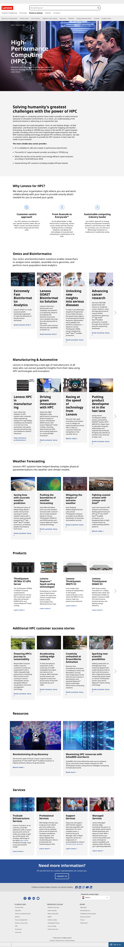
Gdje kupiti (83, 907)
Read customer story (74, 340)
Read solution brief (22, 325)
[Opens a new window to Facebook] (76, 887)
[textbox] (95, 897)
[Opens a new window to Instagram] (83, 887)
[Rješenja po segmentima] (18, 18)
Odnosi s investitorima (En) (23, 913)
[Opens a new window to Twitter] (80, 887)
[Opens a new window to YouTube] (87, 887)
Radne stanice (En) (53, 913)
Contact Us (62, 876)
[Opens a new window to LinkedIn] (91, 887)
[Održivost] (74, 18)
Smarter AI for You (53, 929)
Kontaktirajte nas (85, 910)
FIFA (16, 926)
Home (12, 25)
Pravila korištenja (69, 940)
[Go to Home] (7, 8)
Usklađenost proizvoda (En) (88, 913)
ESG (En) (17, 917)
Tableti (49, 917)
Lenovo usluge (52, 926)
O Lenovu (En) (19, 907)
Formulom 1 (18, 929)
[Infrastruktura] (41, 18)
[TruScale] (100, 18)
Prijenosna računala (53, 907)
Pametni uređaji (52, 920)
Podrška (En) (83, 923)
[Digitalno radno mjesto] (58, 18)
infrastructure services (74, 844)
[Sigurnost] (66, 18)
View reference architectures (20, 439)
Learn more (19, 610)
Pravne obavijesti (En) (21, 920)
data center (24, 840)
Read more (70, 772)
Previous (8, 311)
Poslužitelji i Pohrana (54, 923)
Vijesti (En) (18, 910)
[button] (98, 7)
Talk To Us (117, 944)
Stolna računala (52, 910)
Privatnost (52, 940)
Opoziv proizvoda (85, 917)
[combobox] (63, 8)
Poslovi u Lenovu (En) (21, 923)
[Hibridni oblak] (29, 18)
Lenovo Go (18, 932)
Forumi (82, 920)
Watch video (71, 438)
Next (113, 311)
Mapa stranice (60, 940)
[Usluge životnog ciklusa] (92, 18)
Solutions (18, 25)
